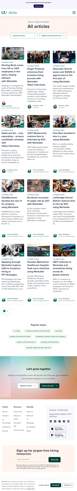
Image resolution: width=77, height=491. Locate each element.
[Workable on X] (64, 422)
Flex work (58, 331)
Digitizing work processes (50, 342)
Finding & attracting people (26, 342)
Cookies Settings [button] (44, 485)
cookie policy (31, 489)
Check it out (38, 6)
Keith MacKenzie (7, 106)
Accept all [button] (55, 485)
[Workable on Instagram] (68, 422)
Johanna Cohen (38, 105)
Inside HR (31, 22)
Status (29, 431)
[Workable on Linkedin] (51, 422)
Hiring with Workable (42, 22)
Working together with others (20, 336)
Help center (18, 412)
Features (5, 416)
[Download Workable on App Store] (58, 428)
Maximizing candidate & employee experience (50, 336)
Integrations (6, 427)
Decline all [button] (67, 485)
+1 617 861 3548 (62, 410)
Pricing (4, 412)
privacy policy (41, 468)
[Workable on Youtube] (59, 422)
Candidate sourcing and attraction (37, 331)
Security (5, 431)
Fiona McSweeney (38, 170)
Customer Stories (7, 62)
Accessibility (31, 427)
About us (30, 412)
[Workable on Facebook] (55, 422)
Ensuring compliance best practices (38, 347)
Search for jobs (19, 430)
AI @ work (17, 331)
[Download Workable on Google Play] (58, 435)
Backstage (30, 423)
